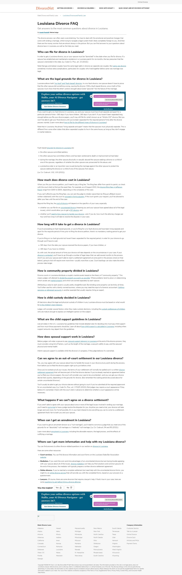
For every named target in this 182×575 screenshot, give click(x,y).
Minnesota (78, 534)
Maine (58, 552)
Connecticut (42, 546)
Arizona (40, 534)
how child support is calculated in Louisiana (97, 326)
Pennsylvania (98, 549)
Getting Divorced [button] (64, 8)
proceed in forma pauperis (74, 196)
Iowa (57, 540)
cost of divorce (62, 203)
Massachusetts (80, 528)
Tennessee (115, 531)
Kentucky (59, 546)
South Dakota (116, 528)
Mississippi (78, 537)
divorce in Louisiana (100, 446)
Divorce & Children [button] (85, 8)
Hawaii (58, 528)
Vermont (115, 540)
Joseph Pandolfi (44, 32)
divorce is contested (45, 255)
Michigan (78, 531)
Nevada (77, 549)
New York (97, 531)
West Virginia (116, 549)
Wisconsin (116, 552)
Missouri (78, 540)
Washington (116, 546)
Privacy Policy (116, 570)
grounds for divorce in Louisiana (59, 148)
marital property (56, 280)
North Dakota (98, 537)
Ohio (95, 540)
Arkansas (41, 537)
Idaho (58, 531)
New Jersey (78, 555)
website (43, 457)
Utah (113, 537)
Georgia (40, 558)
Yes (57, 487)
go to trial (51, 407)
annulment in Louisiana (59, 431)
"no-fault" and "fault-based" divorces (68, 83)
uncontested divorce (68, 207)
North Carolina (98, 534)
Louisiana (59, 549)
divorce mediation (77, 464)
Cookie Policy (124, 570)
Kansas (58, 543)
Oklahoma (97, 543)
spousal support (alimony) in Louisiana (82, 341)
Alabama (40, 528)
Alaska (40, 531)
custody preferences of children (113, 309)
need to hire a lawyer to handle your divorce (67, 214)
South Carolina (98, 555)
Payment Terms (132, 543)
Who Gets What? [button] (106, 8)
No (68, 487)
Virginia (114, 543)
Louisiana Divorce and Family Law (74, 16)
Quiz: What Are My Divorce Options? (134, 8)
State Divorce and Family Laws (48, 16)
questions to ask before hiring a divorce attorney (63, 482)
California (41, 540)
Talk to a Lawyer (132, 531)
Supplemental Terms (105, 570)
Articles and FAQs (133, 540)
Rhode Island (98, 552)
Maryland (59, 555)
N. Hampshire (79, 552)
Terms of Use (94, 570)
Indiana (58, 537)
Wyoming (115, 555)
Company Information (134, 525)
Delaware (41, 549)
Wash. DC (41, 552)
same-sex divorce (119, 66)
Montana (78, 543)
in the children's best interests (51, 305)
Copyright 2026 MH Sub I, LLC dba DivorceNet (53, 565)
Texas (114, 534)
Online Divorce (143, 2)
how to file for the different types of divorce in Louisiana (85, 122)
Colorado (41, 543)
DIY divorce (74, 210)
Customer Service (132, 528)
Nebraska (78, 546)
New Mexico (98, 528)
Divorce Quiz (131, 537)
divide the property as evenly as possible (75, 278)
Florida (40, 555)
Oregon (96, 546)
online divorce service (58, 473)
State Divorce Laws (44, 525)
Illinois (58, 534)
